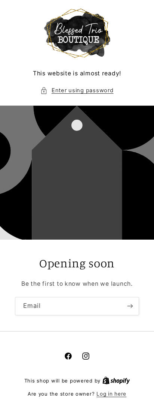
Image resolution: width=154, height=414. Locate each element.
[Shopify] (116, 381)
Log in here (111, 394)
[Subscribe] (130, 306)
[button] (76, 91)
